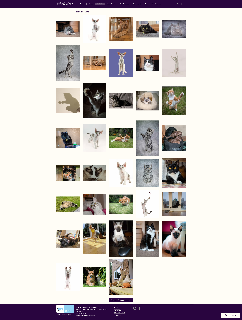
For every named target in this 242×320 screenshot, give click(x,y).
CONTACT (117, 316)
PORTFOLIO (118, 310)
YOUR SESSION (119, 313)
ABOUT (116, 307)
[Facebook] (181, 3)
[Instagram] (177, 3)
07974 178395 (81, 311)
